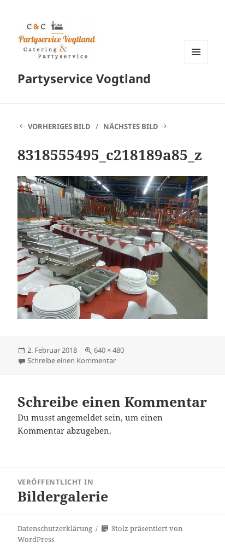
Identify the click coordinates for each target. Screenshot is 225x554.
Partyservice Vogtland (84, 78)
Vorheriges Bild (59, 126)
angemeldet (79, 417)
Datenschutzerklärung (54, 528)
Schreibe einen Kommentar (71, 360)
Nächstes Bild (130, 126)
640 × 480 (109, 350)
